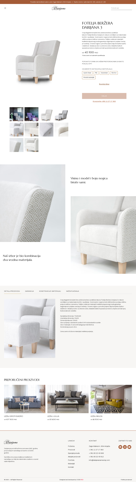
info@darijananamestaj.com (99, 460)
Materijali (71, 464)
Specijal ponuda (74, 453)
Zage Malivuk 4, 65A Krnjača (99, 446)
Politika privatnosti (126, 479)
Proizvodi (71, 450)
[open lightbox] (16, 114)
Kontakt (71, 467)
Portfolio (71, 460)
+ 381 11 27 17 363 (96, 450)
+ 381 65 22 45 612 (96, 457)
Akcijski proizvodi (74, 457)
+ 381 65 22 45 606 (96, 453)
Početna (71, 446)
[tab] (12, 291)
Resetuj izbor (104, 84)
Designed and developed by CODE (71, 479)
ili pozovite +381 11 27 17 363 (104, 101)
